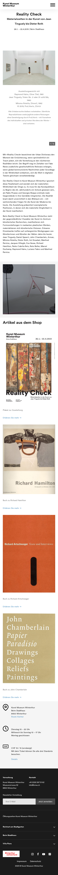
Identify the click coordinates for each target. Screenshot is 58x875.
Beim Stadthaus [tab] (9, 835)
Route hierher (17, 716)
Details (14, 759)
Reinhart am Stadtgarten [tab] (13, 827)
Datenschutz (35, 861)
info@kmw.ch (34, 785)
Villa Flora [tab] (7, 843)
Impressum (22, 861)
